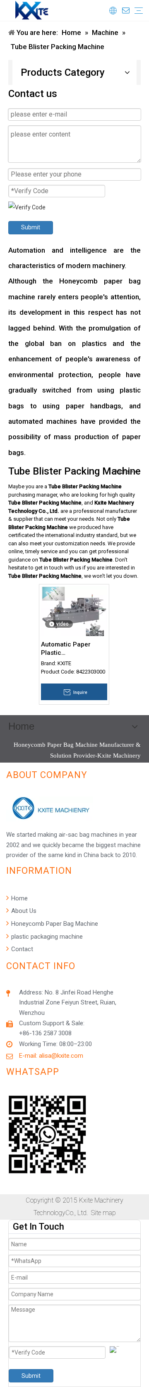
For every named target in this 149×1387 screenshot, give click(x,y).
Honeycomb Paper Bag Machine (54, 923)
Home (19, 898)
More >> (126, 472)
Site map (103, 1213)
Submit (30, 227)
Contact (21, 949)
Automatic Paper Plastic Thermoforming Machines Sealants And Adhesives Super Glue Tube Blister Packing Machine (72, 649)
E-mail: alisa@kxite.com (51, 1055)
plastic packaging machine (46, 936)
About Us (23, 911)
